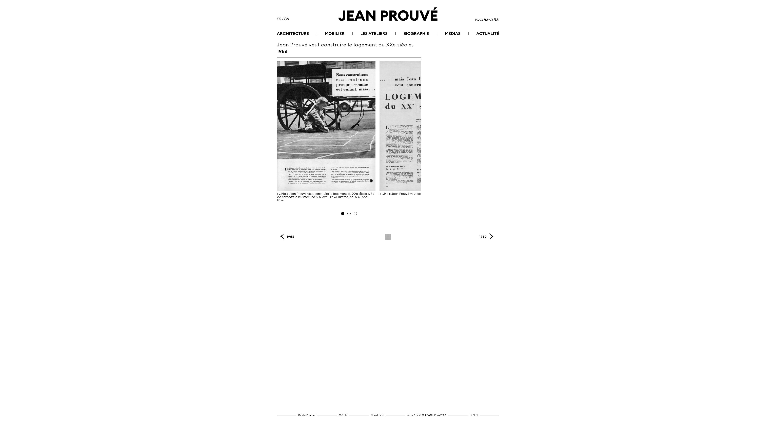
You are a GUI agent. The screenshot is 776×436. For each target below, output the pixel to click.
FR (279, 19)
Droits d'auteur (306, 415)
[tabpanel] (326, 136)
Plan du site (377, 415)
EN (286, 19)
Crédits (343, 415)
